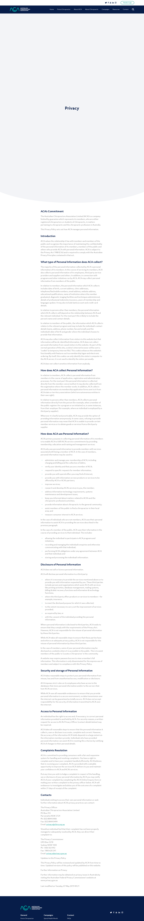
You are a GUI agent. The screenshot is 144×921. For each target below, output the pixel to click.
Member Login (127, 3)
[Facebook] (108, 3)
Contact (126, 9)
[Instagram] (115, 3)
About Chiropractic (91, 9)
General (23, 915)
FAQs (69, 918)
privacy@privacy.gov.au (56, 853)
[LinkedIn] (113, 3)
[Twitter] (106, 3)
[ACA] (20, 9)
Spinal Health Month (51, 918)
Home (52, 9)
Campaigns (105, 9)
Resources (116, 9)
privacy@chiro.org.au (55, 824)
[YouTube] (110, 3)
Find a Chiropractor (63, 9)
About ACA (78, 9)
